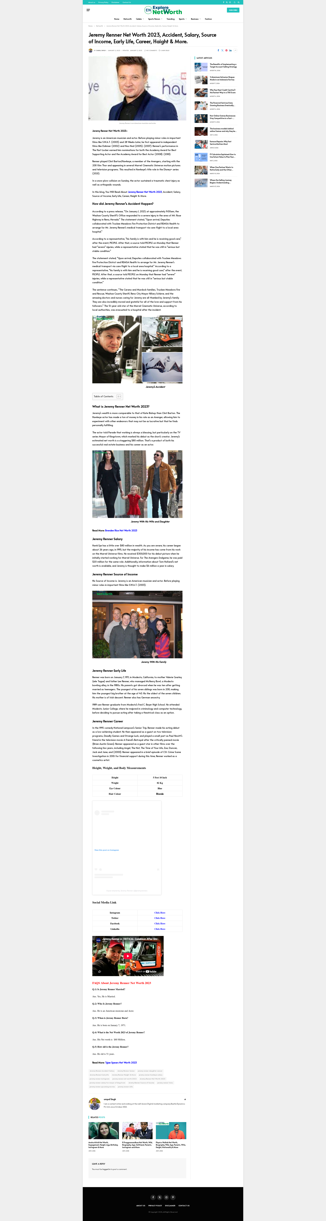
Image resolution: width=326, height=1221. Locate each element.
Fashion (208, 18)
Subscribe (233, 10)
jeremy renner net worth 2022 (125, 1079)
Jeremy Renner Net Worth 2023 (145, 191)
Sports (182, 18)
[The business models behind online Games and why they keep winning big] (201, 131)
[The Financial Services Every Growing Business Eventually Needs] (201, 105)
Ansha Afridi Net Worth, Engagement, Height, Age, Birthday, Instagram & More (103, 1144)
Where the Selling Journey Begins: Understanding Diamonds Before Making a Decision (221, 181)
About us (91, 2)
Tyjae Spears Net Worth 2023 (121, 1062)
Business (195, 18)
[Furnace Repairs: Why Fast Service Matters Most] (201, 144)
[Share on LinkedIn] (230, 50)
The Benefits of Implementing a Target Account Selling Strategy (223, 65)
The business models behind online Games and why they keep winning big (223, 129)
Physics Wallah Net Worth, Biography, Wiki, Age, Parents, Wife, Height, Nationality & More (171, 1144)
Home (116, 18)
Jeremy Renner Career (126, 1071)
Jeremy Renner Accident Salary (102, 1071)
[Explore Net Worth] (163, 10)
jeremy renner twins (165, 1083)
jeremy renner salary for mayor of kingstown (107, 1083)
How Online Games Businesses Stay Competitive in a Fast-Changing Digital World (222, 117)
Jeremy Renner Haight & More (124, 1075)
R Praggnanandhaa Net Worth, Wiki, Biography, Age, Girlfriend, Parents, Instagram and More (137, 1144)
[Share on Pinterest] (226, 50)
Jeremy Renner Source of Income (141, 1083)
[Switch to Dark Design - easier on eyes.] (234, 2)
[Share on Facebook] (218, 50)
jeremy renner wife (125, 1086)
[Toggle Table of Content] (117, 396)
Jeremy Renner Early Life (99, 1075)
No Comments (151, 50)
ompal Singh (101, 50)
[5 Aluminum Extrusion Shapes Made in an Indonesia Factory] (201, 80)
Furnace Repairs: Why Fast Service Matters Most (220, 142)
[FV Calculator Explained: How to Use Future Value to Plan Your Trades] (201, 157)
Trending (171, 18)
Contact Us (127, 2)
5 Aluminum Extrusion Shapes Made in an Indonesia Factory (222, 78)
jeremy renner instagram (99, 1079)
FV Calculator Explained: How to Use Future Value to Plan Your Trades (223, 155)
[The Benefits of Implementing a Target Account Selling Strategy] (201, 67)
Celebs (139, 18)
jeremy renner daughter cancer (150, 1071)
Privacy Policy (103, 2)
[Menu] (88, 10)
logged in (106, 1169)
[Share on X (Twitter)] (222, 50)
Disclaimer (115, 2)
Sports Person (154, 18)
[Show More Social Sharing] (235, 50)
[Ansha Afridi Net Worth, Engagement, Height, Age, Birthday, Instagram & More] (104, 1130)
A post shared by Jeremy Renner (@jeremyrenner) (126, 891)
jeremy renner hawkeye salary (150, 1075)
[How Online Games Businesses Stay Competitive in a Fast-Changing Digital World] (201, 118)
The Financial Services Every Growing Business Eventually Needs (222, 104)
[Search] (238, 2)
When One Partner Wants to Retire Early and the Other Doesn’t (221, 168)
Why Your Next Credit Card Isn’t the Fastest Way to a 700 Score (222, 91)
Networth (128, 18)
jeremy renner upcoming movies (102, 1086)
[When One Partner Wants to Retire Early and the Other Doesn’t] (201, 170)
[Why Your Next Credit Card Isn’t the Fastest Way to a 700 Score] (201, 92)
